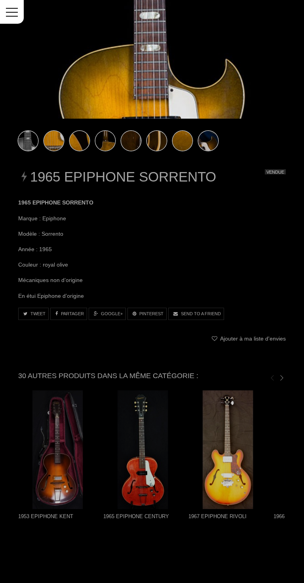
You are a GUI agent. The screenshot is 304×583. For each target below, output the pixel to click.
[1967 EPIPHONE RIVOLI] (228, 449)
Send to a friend (200, 313)
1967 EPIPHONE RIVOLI (217, 516)
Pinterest (150, 313)
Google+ (111, 313)
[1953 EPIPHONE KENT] (57, 449)
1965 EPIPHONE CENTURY (136, 516)
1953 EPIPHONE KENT (45, 516)
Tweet (37, 313)
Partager (72, 313)
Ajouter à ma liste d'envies (252, 338)
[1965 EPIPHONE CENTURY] (142, 449)
